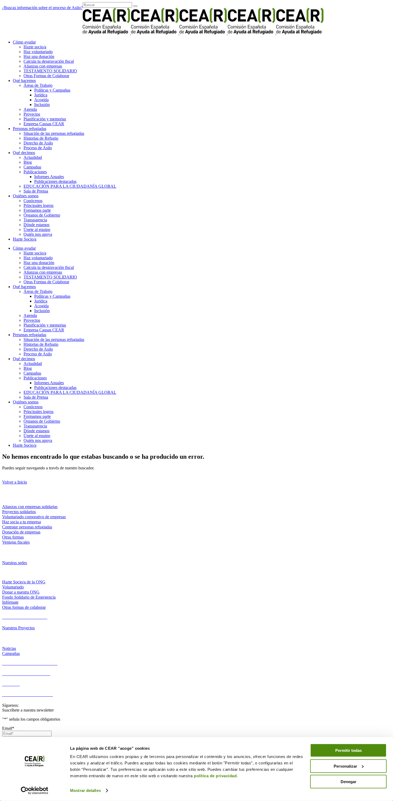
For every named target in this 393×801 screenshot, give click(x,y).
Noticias (9, 648)
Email (8, 728)
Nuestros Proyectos (18, 628)
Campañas (11, 653)
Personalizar (345, 766)
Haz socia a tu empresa (21, 522)
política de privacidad (215, 775)
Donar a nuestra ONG (21, 592)
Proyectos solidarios (19, 511)
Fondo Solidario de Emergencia (29, 597)
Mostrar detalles (85, 790)
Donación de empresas (21, 532)
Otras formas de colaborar (24, 607)
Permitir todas (348, 750)
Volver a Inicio (14, 482)
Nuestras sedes (14, 562)
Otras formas (13, 537)
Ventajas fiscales (16, 542)
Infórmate (10, 602)
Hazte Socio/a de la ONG (23, 582)
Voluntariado (13, 587)
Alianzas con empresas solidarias (29, 506)
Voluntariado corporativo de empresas (34, 517)
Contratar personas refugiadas (27, 527)
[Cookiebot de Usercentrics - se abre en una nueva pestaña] (34, 791)
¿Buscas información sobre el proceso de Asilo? (42, 7)
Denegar (348, 781)
